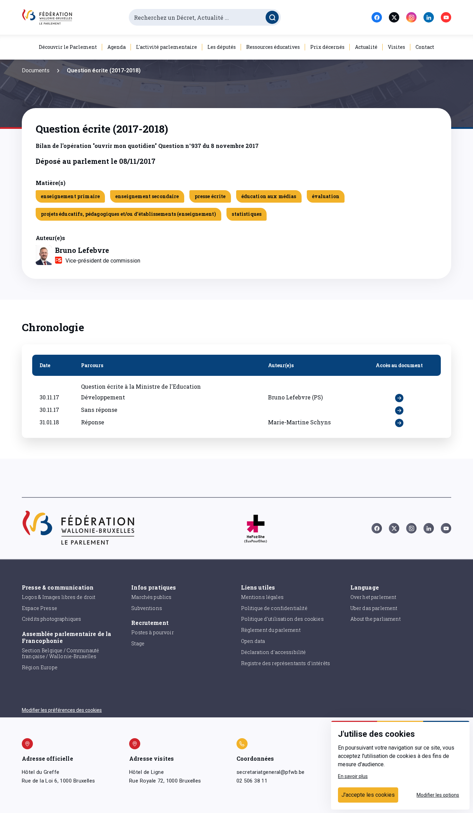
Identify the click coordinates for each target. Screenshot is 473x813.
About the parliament (375, 619)
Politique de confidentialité (274, 608)
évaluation (326, 196)
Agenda (116, 47)
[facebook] (377, 17)
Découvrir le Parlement (68, 47)
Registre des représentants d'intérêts (285, 663)
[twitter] (394, 17)
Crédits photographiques (51, 619)
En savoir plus (353, 776)
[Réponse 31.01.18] (399, 423)
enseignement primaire (70, 196)
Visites (396, 47)
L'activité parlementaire (166, 47)
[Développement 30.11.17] (399, 398)
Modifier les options (438, 795)
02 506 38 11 (252, 781)
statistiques (246, 214)
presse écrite (210, 196)
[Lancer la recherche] (272, 17)
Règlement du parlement (271, 630)
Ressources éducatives (273, 47)
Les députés (221, 47)
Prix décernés (327, 47)
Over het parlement (373, 597)
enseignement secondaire (147, 196)
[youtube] (446, 17)
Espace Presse (39, 608)
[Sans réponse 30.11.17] (399, 410)
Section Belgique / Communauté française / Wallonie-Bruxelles (60, 653)
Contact (425, 47)
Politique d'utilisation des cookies (282, 619)
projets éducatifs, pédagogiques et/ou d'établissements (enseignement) (128, 214)
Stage (137, 643)
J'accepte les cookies (368, 795)
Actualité (366, 47)
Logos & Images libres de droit (59, 597)
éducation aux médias (268, 196)
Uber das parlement (374, 608)
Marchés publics (151, 597)
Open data (253, 641)
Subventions (146, 608)
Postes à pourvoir (152, 632)
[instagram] (411, 17)
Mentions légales (262, 597)
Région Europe (39, 667)
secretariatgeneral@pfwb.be (270, 772)
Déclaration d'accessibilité (273, 652)
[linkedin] (428, 17)
